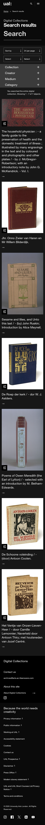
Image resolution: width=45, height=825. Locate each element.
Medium (11, 79)
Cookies (7, 745)
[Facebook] (12, 817)
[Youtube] (33, 817)
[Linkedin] (26, 817)
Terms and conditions (13, 796)
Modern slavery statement (15, 779)
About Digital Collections (15, 693)
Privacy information (12, 718)
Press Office (9, 772)
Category (11, 84)
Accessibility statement (14, 739)
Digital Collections (16, 20)
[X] (19, 817)
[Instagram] (5, 697)
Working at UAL (11, 732)
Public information (12, 725)
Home (6, 11)
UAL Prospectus (11, 759)
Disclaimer (8, 766)
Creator (10, 73)
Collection (12, 67)
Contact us (9, 752)
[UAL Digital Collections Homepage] (7, 3)
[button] (31, 3)
